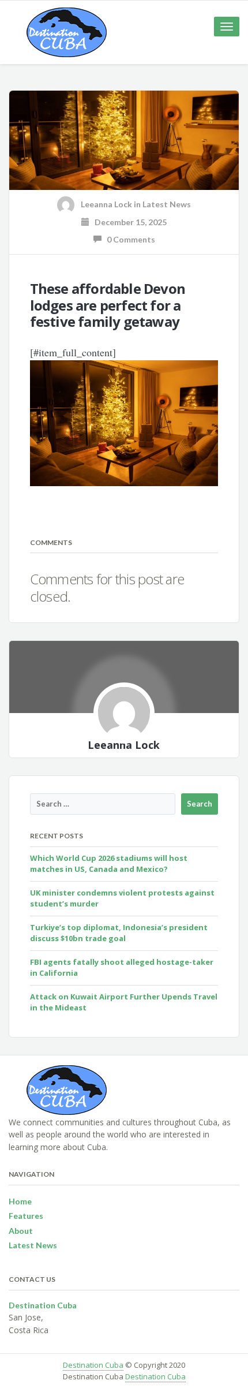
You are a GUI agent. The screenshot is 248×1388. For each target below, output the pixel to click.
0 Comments (128, 239)
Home (20, 1201)
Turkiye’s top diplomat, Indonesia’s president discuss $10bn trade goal (119, 933)
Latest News (166, 204)
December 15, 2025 (128, 222)
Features (26, 1216)
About (21, 1231)
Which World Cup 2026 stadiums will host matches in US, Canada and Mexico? (108, 864)
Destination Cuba (93, 1365)
